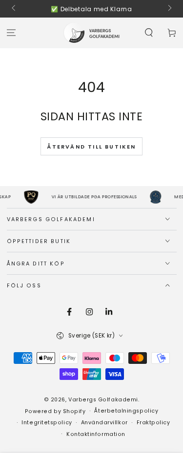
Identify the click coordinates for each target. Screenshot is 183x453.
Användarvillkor (104, 422)
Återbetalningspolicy (126, 411)
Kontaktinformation (95, 434)
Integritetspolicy (46, 422)
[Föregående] (14, 9)
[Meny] (11, 32)
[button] (148, 32)
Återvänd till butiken (91, 147)
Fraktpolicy (153, 422)
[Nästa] (169, 9)
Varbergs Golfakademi (103, 399)
